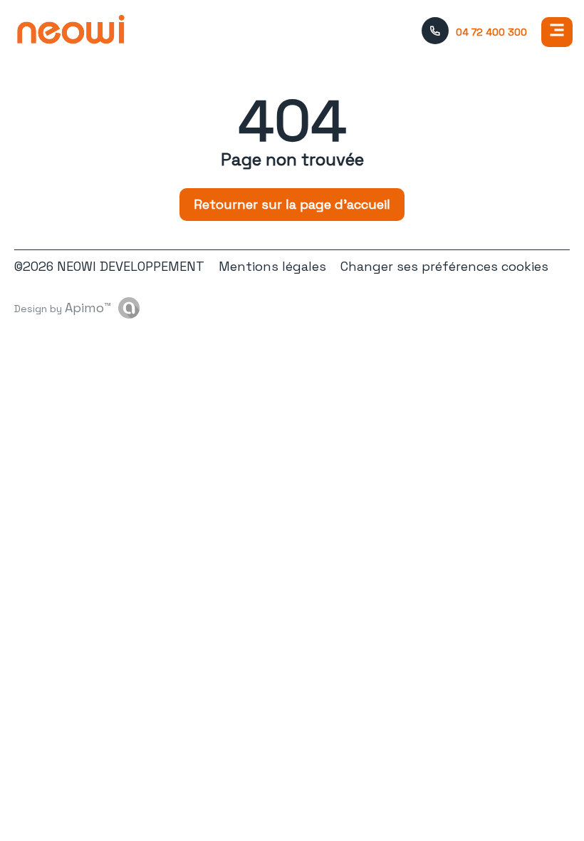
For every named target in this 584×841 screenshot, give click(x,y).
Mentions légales (272, 266)
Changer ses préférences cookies (444, 266)
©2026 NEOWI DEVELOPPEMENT (109, 266)
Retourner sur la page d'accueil (292, 204)
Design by (62, 307)
